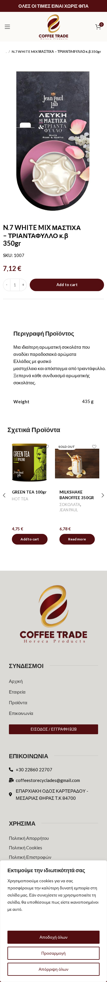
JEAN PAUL (68, 509)
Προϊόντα (18, 702)
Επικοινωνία (21, 713)
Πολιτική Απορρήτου (29, 838)
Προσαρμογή (53, 953)
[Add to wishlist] (47, 446)
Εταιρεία (17, 691)
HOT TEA (20, 498)
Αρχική (16, 681)
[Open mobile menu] (7, 27)
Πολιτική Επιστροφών (30, 857)
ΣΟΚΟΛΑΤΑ (69, 504)
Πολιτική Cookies (25, 847)
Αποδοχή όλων (53, 937)
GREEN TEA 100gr (29, 492)
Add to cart (67, 284)
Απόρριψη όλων (53, 969)
